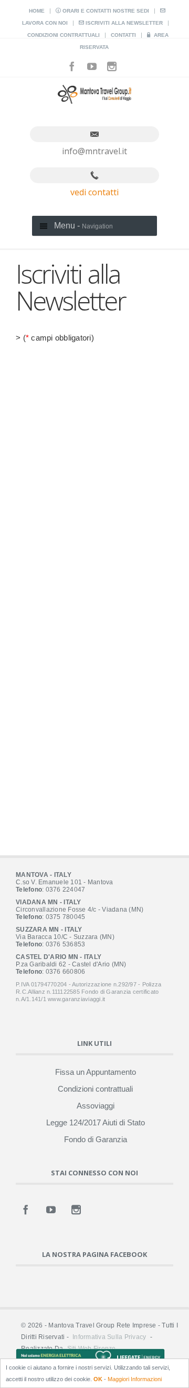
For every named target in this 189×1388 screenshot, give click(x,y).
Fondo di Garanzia (95, 1139)
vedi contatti (94, 192)
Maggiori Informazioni (135, 1379)
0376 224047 (66, 889)
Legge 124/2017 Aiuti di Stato (95, 1122)
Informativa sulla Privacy (109, 1337)
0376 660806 (66, 971)
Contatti (123, 35)
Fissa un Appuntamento (95, 1071)
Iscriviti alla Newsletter (123, 23)
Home (37, 11)
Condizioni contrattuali (63, 35)
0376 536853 (66, 944)
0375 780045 (66, 917)
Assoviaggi (95, 1105)
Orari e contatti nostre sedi (105, 11)
